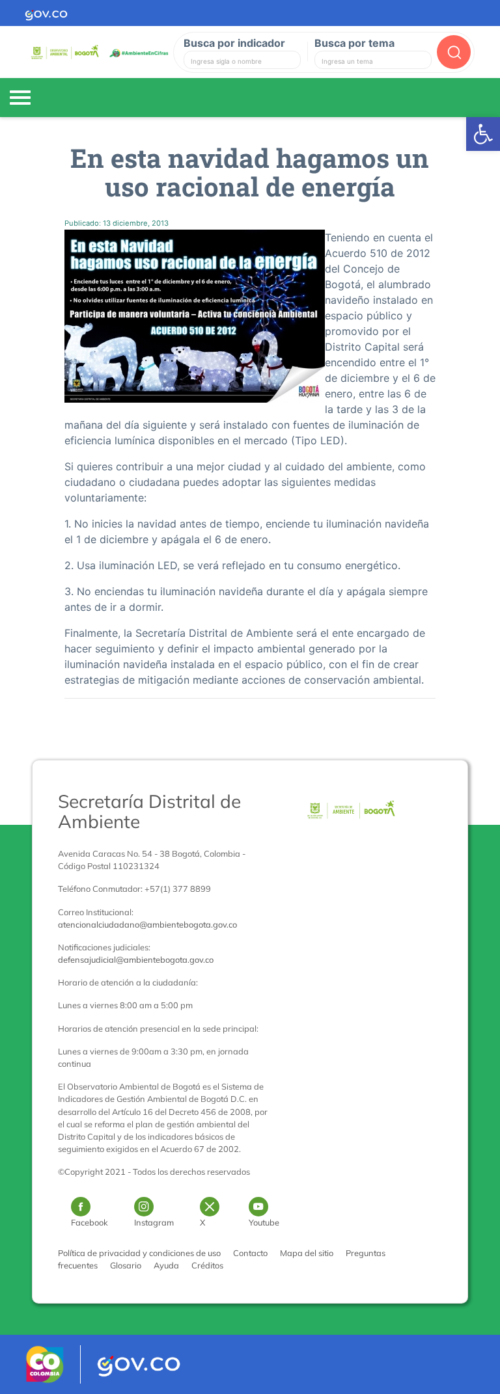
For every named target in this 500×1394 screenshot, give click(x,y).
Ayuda (166, 1265)
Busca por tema (354, 42)
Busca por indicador (234, 42)
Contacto (250, 1253)
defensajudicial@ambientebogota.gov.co (136, 959)
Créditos (207, 1265)
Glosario (125, 1265)
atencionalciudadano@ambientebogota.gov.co (147, 924)
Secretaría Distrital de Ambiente (149, 811)
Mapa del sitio (306, 1253)
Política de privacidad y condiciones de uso (139, 1253)
